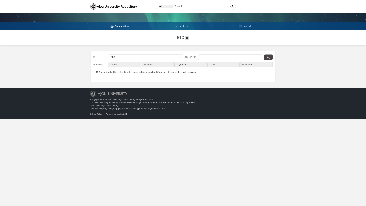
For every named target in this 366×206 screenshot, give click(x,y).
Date (212, 64)
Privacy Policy (96, 114)
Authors (148, 64)
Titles (114, 64)
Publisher (247, 64)
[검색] (268, 57)
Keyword (181, 64)
